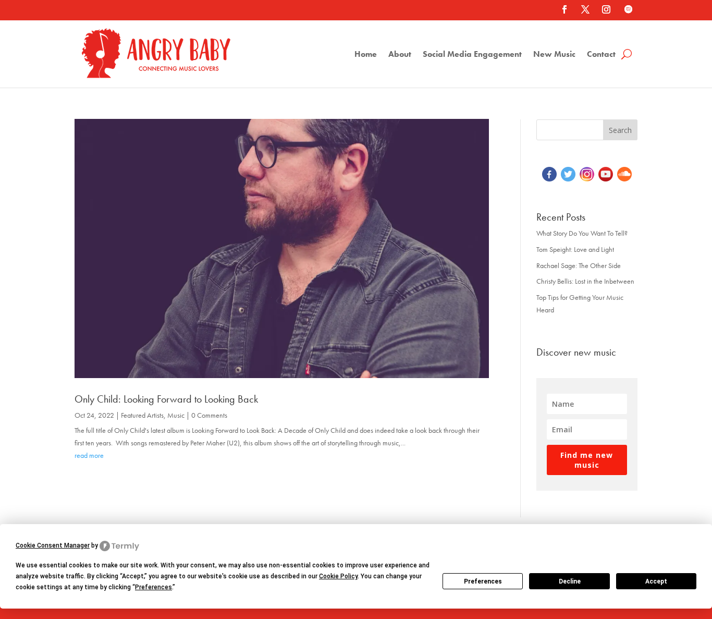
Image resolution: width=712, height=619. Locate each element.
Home (365, 55)
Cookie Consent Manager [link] (53, 545)
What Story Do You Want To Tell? (582, 233)
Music (176, 415)
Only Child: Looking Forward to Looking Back (166, 399)
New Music (554, 55)
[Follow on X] (585, 9)
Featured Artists (142, 415)
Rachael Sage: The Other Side (578, 265)
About (399, 55)
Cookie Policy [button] (338, 576)
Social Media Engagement (472, 55)
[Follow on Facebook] (564, 9)
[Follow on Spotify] (628, 9)
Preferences (483, 581)
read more (89, 455)
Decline (570, 581)
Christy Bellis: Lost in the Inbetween (585, 281)
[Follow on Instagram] (606, 9)
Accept (656, 581)
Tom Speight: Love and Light (575, 249)
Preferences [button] (153, 587)
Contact (601, 55)
